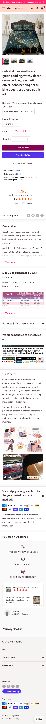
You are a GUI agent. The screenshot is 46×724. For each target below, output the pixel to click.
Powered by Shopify (10, 719)
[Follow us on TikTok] (17, 686)
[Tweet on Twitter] (37, 215)
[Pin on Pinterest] (33, 215)
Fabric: (10, 119)
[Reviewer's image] (36, 601)
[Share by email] (42, 215)
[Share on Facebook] (28, 215)
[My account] (37, 8)
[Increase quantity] (27, 139)
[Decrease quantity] (14, 139)
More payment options (23, 163)
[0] (41, 8)
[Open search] (32, 8)
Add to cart (23, 147)
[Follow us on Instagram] (8, 686)
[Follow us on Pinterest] (13, 686)
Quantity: (6, 139)
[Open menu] (3, 8)
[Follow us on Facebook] (4, 686)
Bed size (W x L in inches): (22, 105)
